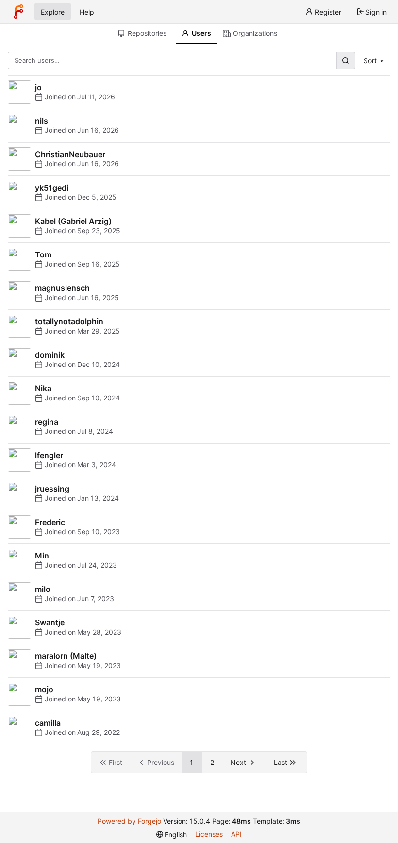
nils (41, 121)
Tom (43, 254)
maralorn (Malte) (66, 656)
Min (42, 555)
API (236, 834)
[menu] (171, 834)
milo (42, 589)
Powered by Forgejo (129, 821)
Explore (53, 12)
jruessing (52, 488)
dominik (50, 355)
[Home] (18, 11)
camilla (48, 723)
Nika (43, 388)
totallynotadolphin (69, 321)
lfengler (49, 455)
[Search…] (345, 60)
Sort (370, 60)
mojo (44, 689)
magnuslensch (62, 288)
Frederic (50, 522)
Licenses (209, 834)
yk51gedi (51, 187)
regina (46, 422)
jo (38, 87)
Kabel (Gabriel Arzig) (73, 221)
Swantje (50, 622)
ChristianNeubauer (70, 154)
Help (87, 12)
